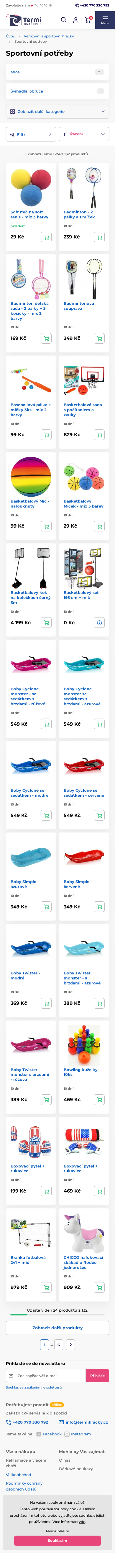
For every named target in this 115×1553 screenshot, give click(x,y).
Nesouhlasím (57, 1531)
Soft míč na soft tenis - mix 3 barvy (29, 214)
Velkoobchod (18, 1474)
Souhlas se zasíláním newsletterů (34, 1387)
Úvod (10, 36)
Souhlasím (57, 1540)
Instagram (81, 1434)
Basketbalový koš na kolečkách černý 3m (31, 597)
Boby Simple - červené (78, 884)
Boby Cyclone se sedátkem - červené (84, 793)
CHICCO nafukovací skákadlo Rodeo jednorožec (83, 1262)
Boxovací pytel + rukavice (28, 1168)
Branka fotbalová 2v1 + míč (28, 1260)
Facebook (52, 1434)
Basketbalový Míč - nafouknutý (30, 503)
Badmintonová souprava (79, 306)
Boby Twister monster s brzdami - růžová (30, 1074)
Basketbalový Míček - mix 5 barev (84, 503)
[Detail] (99, 622)
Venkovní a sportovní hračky (49, 36)
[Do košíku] (46, 237)
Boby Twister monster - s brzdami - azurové (82, 978)
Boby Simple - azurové (25, 884)
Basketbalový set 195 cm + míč (81, 595)
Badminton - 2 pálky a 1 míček (79, 214)
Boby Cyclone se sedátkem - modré (29, 793)
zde (82, 1521)
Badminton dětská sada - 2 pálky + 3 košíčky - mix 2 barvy (30, 311)
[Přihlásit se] (76, 20)
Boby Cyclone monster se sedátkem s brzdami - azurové (82, 696)
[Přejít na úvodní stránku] (23, 20)
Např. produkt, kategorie (43, 60)
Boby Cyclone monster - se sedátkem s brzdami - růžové (28, 696)
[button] (64, 20)
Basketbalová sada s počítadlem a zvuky (83, 409)
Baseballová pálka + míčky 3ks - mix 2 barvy (31, 409)
